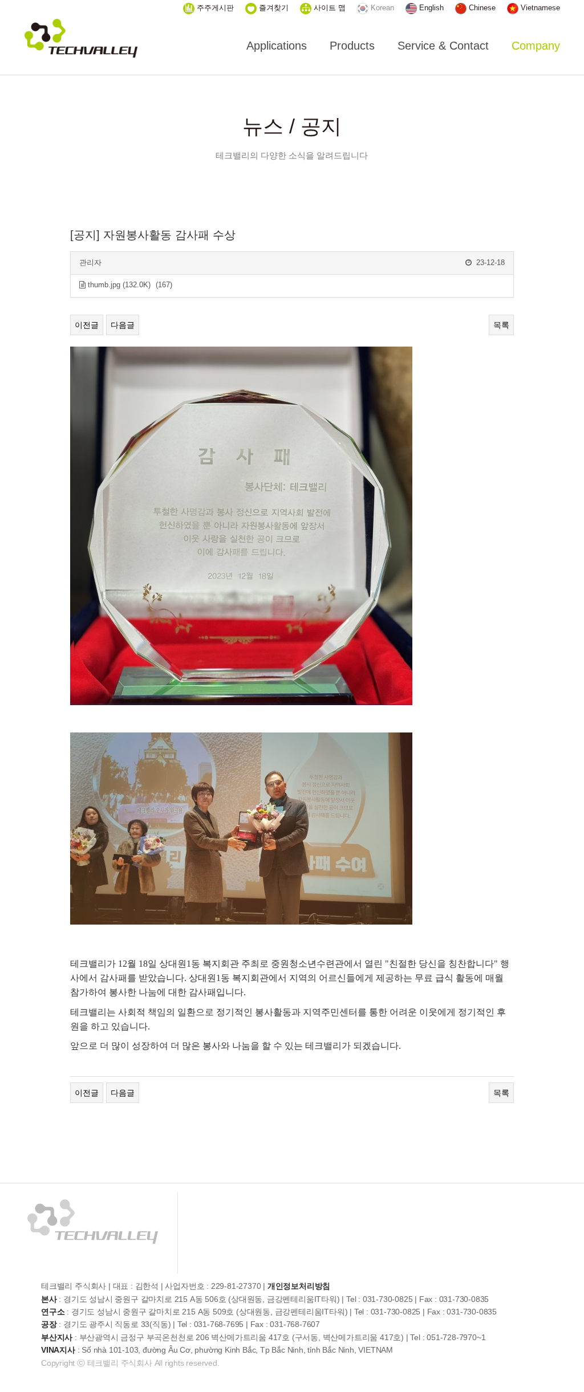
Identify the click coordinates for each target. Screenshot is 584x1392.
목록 (501, 324)
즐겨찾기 (273, 7)
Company (536, 45)
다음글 (123, 324)
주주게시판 (214, 7)
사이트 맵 (328, 7)
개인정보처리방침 (298, 1286)
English (430, 7)
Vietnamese (539, 7)
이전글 (87, 324)
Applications (276, 45)
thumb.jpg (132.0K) (118, 284)
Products (352, 45)
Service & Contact (443, 45)
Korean (381, 7)
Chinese (481, 7)
